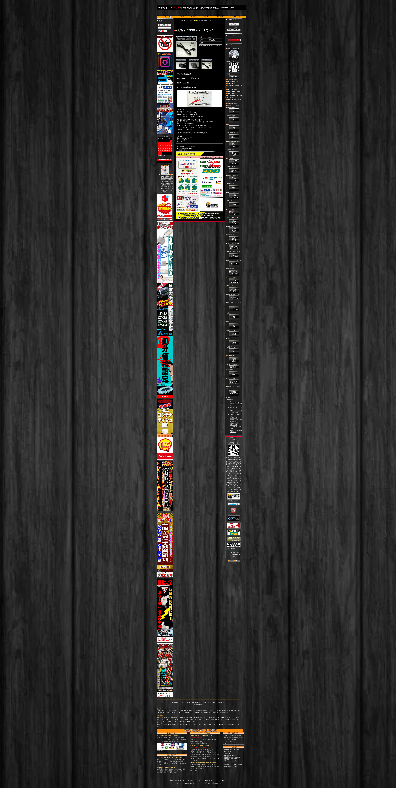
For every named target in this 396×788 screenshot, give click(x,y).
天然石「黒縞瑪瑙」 (232, 364)
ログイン (205, 17)
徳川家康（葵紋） (232, 83)
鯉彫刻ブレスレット (232, 321)
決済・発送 (220, 17)
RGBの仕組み (233, 425)
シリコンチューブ (186, 712)
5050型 (169, 711)
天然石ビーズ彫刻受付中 (233, 48)
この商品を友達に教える (185, 148)
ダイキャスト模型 (191, 724)
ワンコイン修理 (191, 721)
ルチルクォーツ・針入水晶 (234, 260)
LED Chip (219, 712)
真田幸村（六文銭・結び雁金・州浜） (233, 100)
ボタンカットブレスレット (234, 243)
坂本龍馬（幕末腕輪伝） (233, 141)
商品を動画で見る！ (235, 423)
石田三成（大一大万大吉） (234, 91)
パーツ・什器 (230, 209)
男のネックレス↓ (231, 277)
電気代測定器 (206, 712)
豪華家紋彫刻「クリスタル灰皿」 (233, 387)
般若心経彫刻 (230, 150)
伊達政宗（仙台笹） (232, 103)
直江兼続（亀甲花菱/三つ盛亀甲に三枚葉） (233, 96)
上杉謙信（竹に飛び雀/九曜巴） (233, 86)
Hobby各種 (230, 369)
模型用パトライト (213, 724)
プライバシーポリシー (230, 743)
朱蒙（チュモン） (232, 192)
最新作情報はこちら (233, 548)
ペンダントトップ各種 (208, 719)
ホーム (177, 20)
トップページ (166, 17)
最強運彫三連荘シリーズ (233, 251)
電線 (191, 20)
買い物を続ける (183, 150)
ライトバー (177, 712)
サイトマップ (233, 418)
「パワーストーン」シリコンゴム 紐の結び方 (236, 403)
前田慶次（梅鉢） (232, 93)
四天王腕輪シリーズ (232, 133)
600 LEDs (199, 711)
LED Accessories (214, 711)
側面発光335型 (193, 711)
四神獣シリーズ (231, 167)
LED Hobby (213, 712)
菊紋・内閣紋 (230, 158)
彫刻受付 (193, 17)
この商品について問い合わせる (187, 146)
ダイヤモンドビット (201, 724)
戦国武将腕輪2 (231, 116)
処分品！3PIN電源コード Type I (205, 20)
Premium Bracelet (231, 268)
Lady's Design (230, 234)
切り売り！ (225, 712)
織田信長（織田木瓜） (233, 81)
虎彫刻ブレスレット (232, 347)
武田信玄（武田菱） (232, 89)
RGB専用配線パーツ (224, 711)
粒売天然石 (230, 201)
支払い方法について (191, 780)
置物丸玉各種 (230, 226)
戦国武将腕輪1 (231, 107)
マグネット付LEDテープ (181, 711)
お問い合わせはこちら (230, 761)
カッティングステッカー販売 (165, 724)
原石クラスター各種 (232, 217)
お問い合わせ (236, 17)
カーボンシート (223, 724)
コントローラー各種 (196, 712)
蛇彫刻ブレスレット (232, 338)
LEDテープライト (184, 20)
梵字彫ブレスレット (232, 184)
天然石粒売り (213, 717)
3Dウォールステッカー (179, 724)
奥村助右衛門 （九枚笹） (234, 105)
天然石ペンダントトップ (233, 294)
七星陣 (228, 397)
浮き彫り (206, 717)
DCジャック (163, 712)
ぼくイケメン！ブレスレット (233, 303)
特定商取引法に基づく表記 (177, 780)
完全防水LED (170, 712)
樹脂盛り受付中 (171, 717)
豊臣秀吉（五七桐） (232, 79)
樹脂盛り (229, 74)
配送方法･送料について (205, 780)
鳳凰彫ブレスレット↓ (232, 330)
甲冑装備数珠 (182, 721)
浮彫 (228, 124)
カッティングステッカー (233, 378)
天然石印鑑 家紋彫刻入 (233, 355)
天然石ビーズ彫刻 (162, 717)
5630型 (173, 711)
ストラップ (230, 285)
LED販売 (181, 17)
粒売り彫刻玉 (165, 719)
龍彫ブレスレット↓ (232, 313)
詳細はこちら (161, 751)
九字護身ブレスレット (233, 175)
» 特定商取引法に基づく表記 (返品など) (210, 45)
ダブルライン (206, 711)
